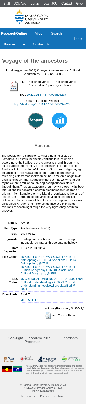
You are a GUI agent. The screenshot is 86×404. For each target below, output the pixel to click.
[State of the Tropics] (72, 359)
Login (78, 38)
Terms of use (28, 396)
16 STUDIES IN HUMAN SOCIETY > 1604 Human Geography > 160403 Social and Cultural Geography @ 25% (48, 270)
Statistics (71, 338)
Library (35, 3)
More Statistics (30, 300)
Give (79, 3)
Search (56, 33)
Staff (6, 3)
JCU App (20, 3)
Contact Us (41, 44)
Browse (9, 44)
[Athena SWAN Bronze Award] (9, 359)
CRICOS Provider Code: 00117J (43, 387)
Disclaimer (59, 396)
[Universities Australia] (47, 359)
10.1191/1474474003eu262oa (46, 94)
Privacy (44, 396)
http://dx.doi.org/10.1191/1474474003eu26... (43, 104)
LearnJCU (50, 3)
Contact (66, 3)
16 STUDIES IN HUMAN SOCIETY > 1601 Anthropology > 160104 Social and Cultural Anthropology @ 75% (49, 260)
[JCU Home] (31, 16)
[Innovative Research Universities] (26, 359)
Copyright (15, 338)
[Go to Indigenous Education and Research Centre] (7, 369)
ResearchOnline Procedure (38, 340)
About (39, 33)
